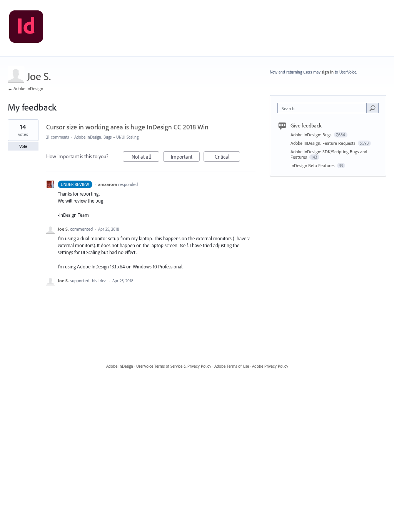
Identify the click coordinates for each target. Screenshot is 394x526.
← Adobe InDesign (25, 88)
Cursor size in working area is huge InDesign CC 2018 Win (127, 126)
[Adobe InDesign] (26, 28)
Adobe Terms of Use (231, 366)
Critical (227, 157)
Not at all (145, 157)
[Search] (372, 108)
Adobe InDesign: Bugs (93, 137)
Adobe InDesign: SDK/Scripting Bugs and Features (328, 154)
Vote (23, 146)
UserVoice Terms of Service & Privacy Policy (173, 366)
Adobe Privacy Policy (270, 366)
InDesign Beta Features (313, 165)
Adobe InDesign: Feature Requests (323, 143)
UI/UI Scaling (127, 137)
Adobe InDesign (119, 366)
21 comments (57, 137)
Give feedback (306, 125)
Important (185, 157)
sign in (328, 72)
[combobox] (323, 108)
